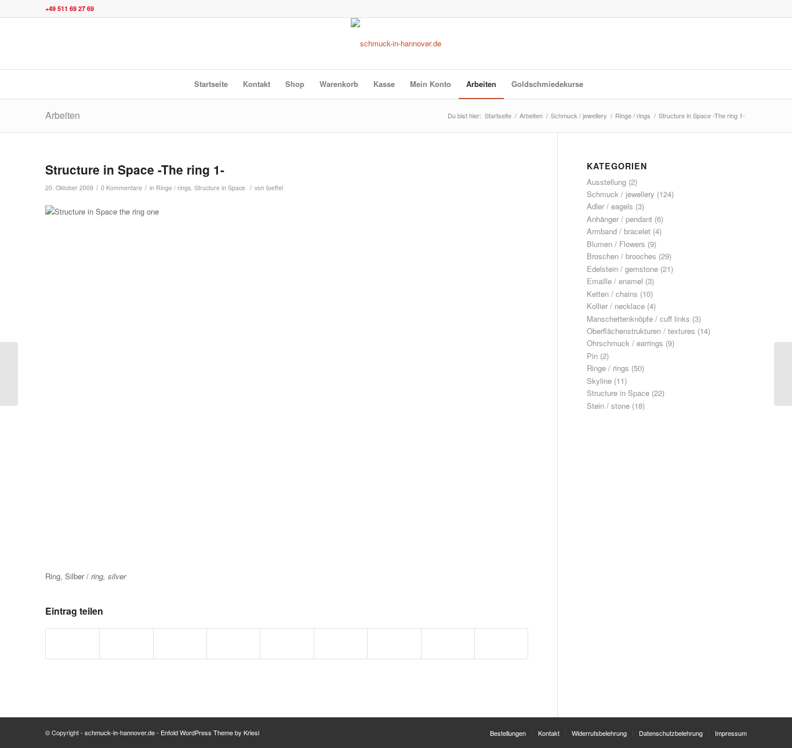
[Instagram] (703, 43)
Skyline (599, 380)
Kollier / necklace (616, 305)
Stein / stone (608, 405)
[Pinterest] (738, 43)
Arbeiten (62, 115)
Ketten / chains (612, 293)
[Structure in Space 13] (9, 374)
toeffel (274, 187)
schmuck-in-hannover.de (120, 732)
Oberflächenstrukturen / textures (641, 330)
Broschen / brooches (621, 256)
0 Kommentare (121, 187)
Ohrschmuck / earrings (625, 342)
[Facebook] (720, 43)
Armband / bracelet (619, 231)
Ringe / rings (633, 115)
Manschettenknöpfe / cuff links (638, 318)
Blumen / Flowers (616, 243)
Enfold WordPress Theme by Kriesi (210, 732)
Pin (592, 355)
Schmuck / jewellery (579, 115)
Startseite (498, 115)
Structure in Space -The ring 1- (134, 169)
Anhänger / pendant (619, 218)
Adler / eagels (610, 206)
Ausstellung (606, 181)
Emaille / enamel (615, 280)
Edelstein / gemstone (622, 268)
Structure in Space (219, 187)
